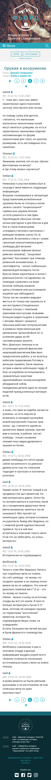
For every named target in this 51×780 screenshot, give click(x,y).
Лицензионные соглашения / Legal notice (25, 758)
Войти (16, 54)
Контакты (26, 763)
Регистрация (31, 54)
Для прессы (26, 760)
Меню (11, 46)
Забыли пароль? (25, 58)
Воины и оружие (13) (21, 76)
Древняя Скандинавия (21, 73)
